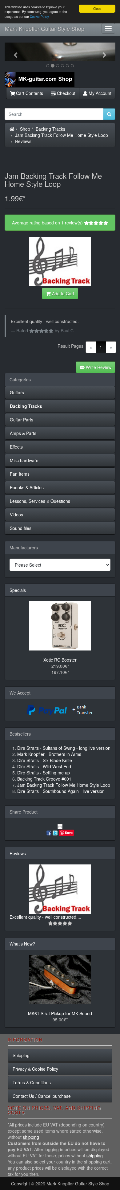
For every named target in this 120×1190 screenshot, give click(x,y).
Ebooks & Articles (27, 487)
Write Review (98, 367)
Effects (16, 447)
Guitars (17, 392)
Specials (18, 590)
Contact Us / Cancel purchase (42, 1096)
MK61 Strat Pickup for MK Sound (60, 1013)
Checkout (65, 93)
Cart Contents (29, 93)
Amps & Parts (23, 433)
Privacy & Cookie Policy (35, 1069)
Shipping (21, 1055)
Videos (16, 514)
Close (97, 8)
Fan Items (20, 474)
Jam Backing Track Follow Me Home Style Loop (61, 135)
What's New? (22, 944)
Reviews (23, 141)
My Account (99, 93)
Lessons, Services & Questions (40, 501)
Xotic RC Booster (60, 660)
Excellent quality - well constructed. (44, 917)
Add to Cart (62, 293)
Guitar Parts (21, 419)
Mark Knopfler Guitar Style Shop (44, 28)
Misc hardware (24, 460)
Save (69, 832)
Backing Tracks (50, 129)
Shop (25, 129)
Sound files (20, 528)
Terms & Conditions (32, 1082)
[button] (13, 52)
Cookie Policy (39, 16)
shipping (31, 1137)
